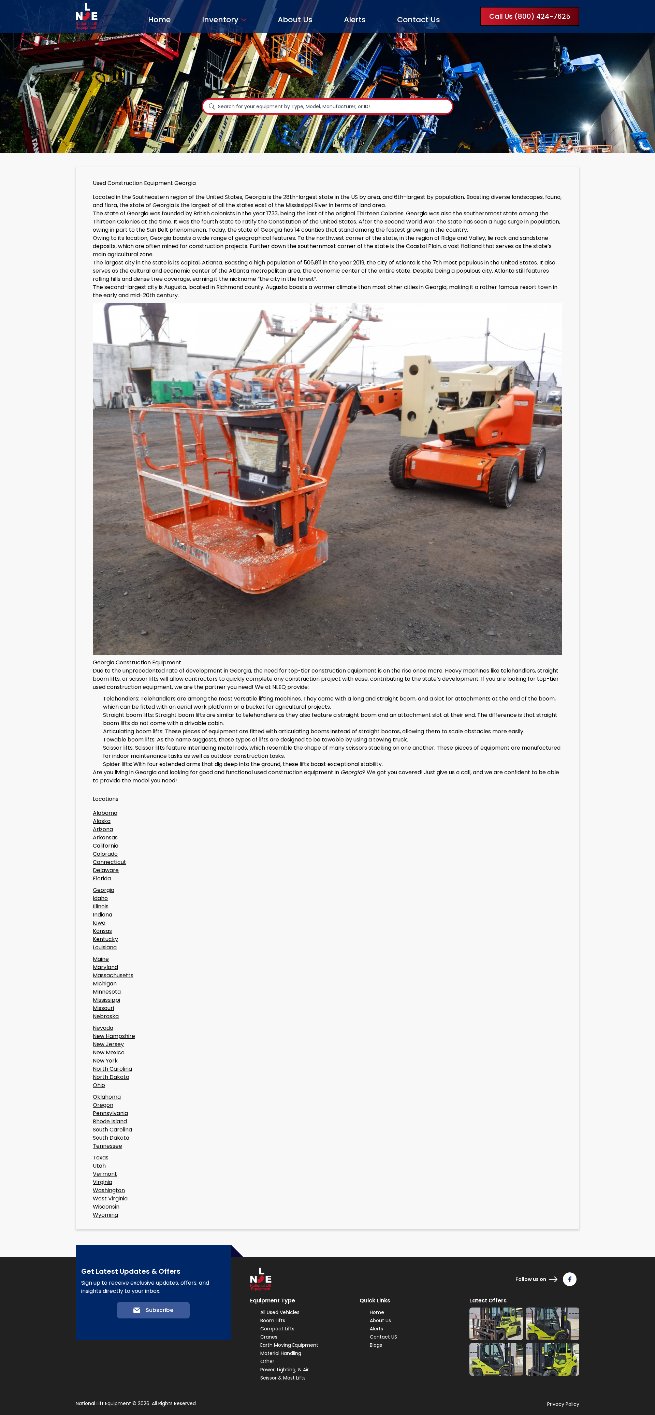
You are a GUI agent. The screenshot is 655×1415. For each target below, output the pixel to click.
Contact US (383, 1336)
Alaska (102, 821)
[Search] (211, 106)
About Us (295, 19)
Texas (100, 1157)
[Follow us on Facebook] (569, 1279)
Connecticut (109, 862)
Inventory (220, 20)
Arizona (103, 829)
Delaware (106, 870)
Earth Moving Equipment (289, 1345)
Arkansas (105, 837)
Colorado (105, 854)
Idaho (100, 898)
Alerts (355, 19)
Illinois (100, 906)
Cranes (268, 1336)
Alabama (105, 813)
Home (159, 19)
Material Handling (280, 1353)
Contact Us (418, 19)
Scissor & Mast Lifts (283, 1377)
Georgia (103, 890)
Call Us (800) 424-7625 (529, 16)
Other (267, 1361)
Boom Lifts (272, 1320)
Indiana (102, 915)
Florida (102, 878)
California (105, 846)
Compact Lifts (277, 1328)
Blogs (376, 1345)
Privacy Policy (563, 1404)
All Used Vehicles (280, 1312)
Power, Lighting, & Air (284, 1369)
